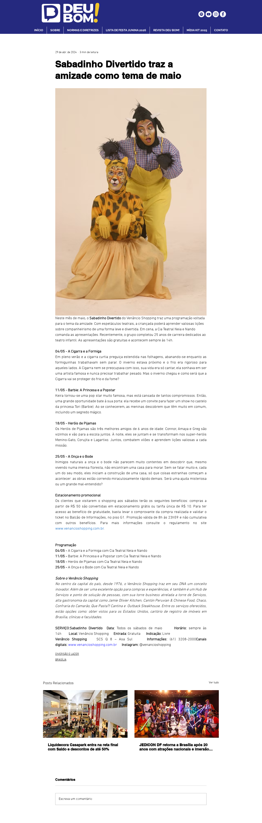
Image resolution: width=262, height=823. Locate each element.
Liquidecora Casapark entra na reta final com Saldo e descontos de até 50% (83, 747)
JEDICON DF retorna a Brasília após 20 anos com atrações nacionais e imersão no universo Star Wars (174, 747)
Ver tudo (214, 682)
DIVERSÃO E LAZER (67, 654)
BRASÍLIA (60, 660)
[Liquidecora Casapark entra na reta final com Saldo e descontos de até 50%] (85, 714)
